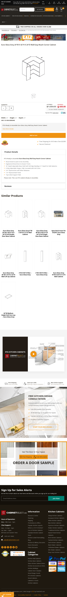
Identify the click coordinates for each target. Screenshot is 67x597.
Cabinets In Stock (33, 580)
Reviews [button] (8, 186)
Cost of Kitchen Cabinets (35, 530)
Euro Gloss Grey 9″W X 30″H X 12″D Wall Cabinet (25, 232)
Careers (46, 595)
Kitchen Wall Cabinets (34, 558)
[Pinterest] (5, 547)
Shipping (30, 520)
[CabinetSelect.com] (9, 10)
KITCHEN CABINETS (6, 16)
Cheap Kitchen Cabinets (55, 515)
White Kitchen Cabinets (55, 520)
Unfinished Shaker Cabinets (56, 547)
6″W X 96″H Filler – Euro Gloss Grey (42, 274)
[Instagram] (8, 547)
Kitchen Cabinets (33, 583)
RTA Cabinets (14, 30)
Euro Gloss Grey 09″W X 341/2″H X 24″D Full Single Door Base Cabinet (42, 233)
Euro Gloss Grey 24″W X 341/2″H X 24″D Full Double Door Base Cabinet (8, 233)
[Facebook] (2, 547)
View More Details (8, 129)
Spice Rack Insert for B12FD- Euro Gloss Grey (59, 232)
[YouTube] (16, 547)
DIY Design (40, 9)
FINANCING (26, 16)
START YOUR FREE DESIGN (42, 427)
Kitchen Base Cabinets (34, 561)
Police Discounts (33, 547)
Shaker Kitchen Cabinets (55, 528)
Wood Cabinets (32, 578)
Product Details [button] (11, 152)
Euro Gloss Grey (22, 30)
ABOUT (3, 22)
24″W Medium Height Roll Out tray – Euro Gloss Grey (8, 315)
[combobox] (26, 10)
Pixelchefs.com (40, 591)
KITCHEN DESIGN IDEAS (48, 16)
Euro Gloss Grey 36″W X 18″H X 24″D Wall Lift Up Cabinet (8, 275)
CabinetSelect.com (5, 30)
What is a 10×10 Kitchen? (35, 528)
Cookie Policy (37, 595)
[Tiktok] (13, 547)
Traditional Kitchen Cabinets (56, 530)
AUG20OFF (35, 3)
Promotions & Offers (34, 523)
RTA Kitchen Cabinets (34, 575)
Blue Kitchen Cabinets (54, 523)
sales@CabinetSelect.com (11, 540)
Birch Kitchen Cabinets (55, 537)
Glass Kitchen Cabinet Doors (36, 563)
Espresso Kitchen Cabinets (56, 525)
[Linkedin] (11, 547)
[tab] (33, 152)
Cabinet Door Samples (34, 571)
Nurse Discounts (33, 545)
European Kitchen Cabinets (56, 518)
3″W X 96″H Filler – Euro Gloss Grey (25, 274)
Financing (30, 518)
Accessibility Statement (24, 595)
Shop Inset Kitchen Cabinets (56, 552)
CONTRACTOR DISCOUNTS (36, 16)
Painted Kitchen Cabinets (55, 540)
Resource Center (33, 515)
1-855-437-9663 (8, 536)
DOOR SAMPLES (58, 16)
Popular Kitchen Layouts (35, 525)
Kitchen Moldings (33, 568)
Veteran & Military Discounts (36, 542)
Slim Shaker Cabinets (54, 550)
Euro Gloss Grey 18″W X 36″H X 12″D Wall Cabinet (58, 275)
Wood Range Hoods (34, 573)
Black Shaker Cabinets (54, 545)
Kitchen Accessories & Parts (36, 566)
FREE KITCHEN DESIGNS (17, 16)
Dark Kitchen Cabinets (54, 542)
